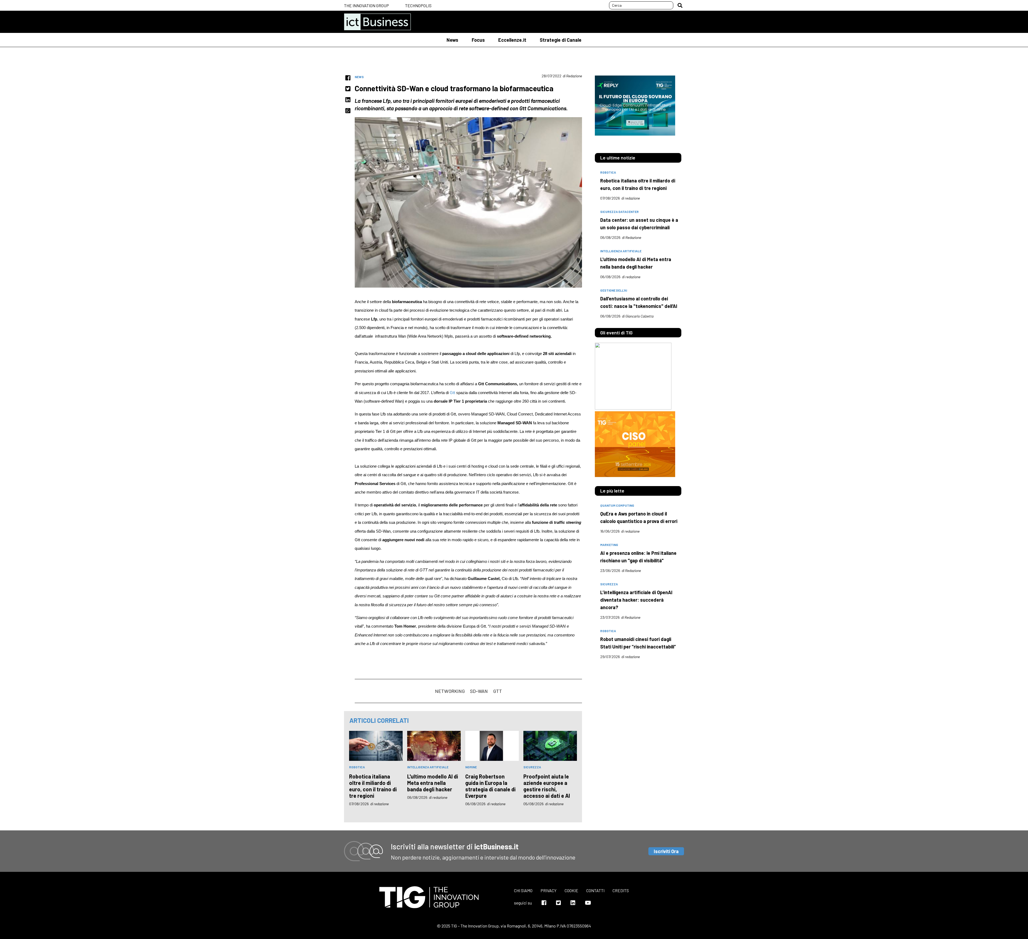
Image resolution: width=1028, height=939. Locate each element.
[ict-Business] (377, 21)
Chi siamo (523, 890)
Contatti (595, 890)
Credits (621, 890)
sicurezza (532, 767)
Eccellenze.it (512, 40)
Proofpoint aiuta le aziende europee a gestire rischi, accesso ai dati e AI (546, 786)
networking (450, 691)
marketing (609, 545)
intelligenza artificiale (427, 767)
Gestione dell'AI (613, 290)
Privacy (549, 890)
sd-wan (479, 691)
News (452, 40)
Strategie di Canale (560, 40)
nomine (471, 767)
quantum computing (617, 505)
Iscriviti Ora (666, 851)
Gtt (452, 393)
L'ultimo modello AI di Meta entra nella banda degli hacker (432, 782)
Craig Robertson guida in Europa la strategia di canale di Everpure (490, 786)
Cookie (571, 890)
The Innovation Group (366, 5)
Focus (478, 40)
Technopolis (418, 5)
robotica (357, 767)
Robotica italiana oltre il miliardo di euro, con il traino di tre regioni (373, 786)
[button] (680, 5)
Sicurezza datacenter (619, 211)
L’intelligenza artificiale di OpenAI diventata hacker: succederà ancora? (636, 599)
